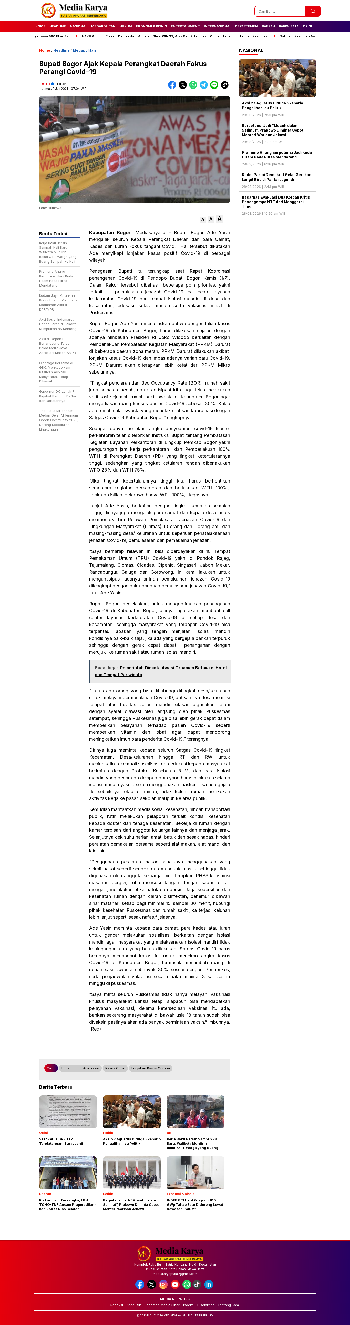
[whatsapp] (186, 1288)
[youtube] (176, 1288)
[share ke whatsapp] (194, 88)
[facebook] (140, 1288)
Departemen (246, 26)
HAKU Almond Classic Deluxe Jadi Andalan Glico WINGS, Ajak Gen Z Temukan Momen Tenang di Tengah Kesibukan (149, 36)
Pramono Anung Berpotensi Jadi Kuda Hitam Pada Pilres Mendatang (277, 154)
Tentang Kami (229, 1305)
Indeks (188, 1305)
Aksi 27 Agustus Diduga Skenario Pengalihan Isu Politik (272, 105)
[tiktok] (197, 1288)
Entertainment (185, 26)
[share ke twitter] (184, 88)
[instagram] (164, 1288)
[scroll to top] (335, 1317)
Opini (307, 26)
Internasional (217, 26)
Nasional (78, 26)
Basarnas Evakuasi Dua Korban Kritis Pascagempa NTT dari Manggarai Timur (276, 202)
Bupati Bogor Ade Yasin (80, 1068)
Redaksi (116, 1305)
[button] (203, 220)
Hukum (126, 26)
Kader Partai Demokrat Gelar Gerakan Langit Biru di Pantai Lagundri (276, 176)
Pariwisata (289, 26)
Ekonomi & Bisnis (151, 26)
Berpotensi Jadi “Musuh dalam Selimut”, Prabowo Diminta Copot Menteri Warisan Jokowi (272, 130)
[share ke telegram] (205, 88)
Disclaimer (205, 1305)
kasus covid (115, 1068)
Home (40, 26)
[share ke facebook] (173, 88)
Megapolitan (103, 26)
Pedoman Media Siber (162, 1305)
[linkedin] (209, 1288)
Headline (57, 26)
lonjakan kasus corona (150, 1068)
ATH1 (46, 84)
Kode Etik (134, 1305)
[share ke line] (215, 88)
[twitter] (152, 1288)
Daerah (268, 26)
